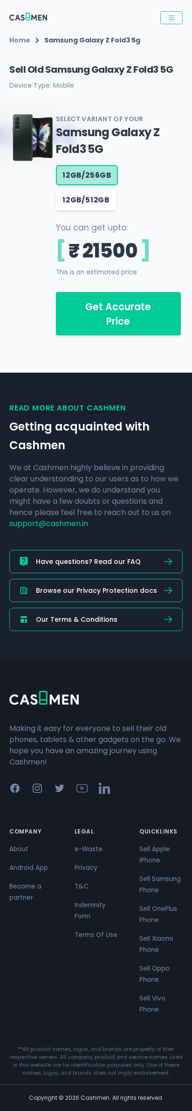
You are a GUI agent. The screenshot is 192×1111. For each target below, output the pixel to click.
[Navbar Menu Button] (171, 17)
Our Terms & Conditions (76, 619)
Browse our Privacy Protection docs (96, 590)
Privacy (86, 867)
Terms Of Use (96, 934)
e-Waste (89, 849)
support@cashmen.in (48, 523)
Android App (28, 867)
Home (19, 40)
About (18, 849)
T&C (82, 886)
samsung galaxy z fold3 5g (92, 40)
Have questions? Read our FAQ (88, 561)
